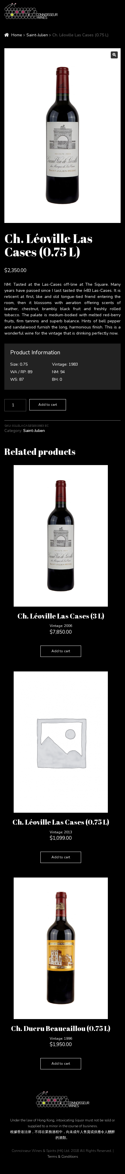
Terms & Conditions (62, 1156)
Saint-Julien (37, 35)
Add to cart (47, 404)
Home (16, 35)
